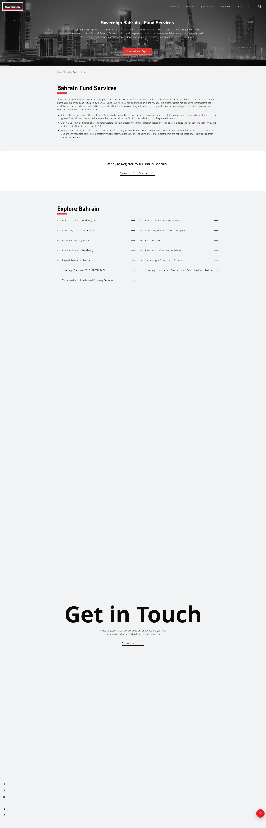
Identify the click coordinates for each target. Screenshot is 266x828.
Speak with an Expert (137, 51)
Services (190, 6)
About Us (174, 6)
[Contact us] (260, 813)
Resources (226, 6)
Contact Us (244, 6)
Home (59, 72)
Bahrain (67, 72)
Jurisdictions (207, 6)
